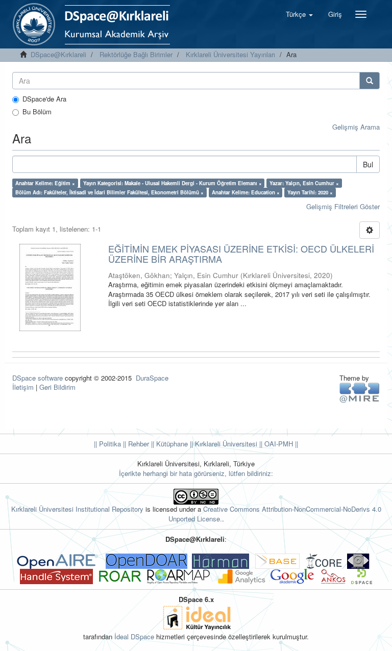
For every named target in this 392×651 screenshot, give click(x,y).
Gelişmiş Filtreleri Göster (343, 206)
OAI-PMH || (280, 443)
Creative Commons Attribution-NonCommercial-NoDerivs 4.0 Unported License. (274, 513)
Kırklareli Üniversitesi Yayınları (230, 54)
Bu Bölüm (37, 111)
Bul (368, 164)
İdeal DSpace (134, 636)
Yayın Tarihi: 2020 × (310, 192)
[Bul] (369, 80)
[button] (299, 14)
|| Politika (107, 443)
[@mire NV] (359, 392)
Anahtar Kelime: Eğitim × (45, 183)
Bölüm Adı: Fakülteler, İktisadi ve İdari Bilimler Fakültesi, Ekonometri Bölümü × (109, 192)
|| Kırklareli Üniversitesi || (225, 443)
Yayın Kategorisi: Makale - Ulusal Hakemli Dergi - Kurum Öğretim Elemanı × (172, 183)
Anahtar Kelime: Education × (246, 192)
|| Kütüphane (168, 443)
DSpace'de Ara (44, 99)
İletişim (23, 387)
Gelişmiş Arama (356, 127)
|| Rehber (135, 443)
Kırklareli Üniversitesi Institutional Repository (77, 509)
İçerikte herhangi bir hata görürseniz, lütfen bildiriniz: (196, 473)
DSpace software (37, 378)
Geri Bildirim (57, 387)
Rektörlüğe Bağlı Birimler (136, 54)
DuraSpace (152, 378)
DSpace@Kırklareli (58, 54)
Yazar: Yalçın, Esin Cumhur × (304, 183)
